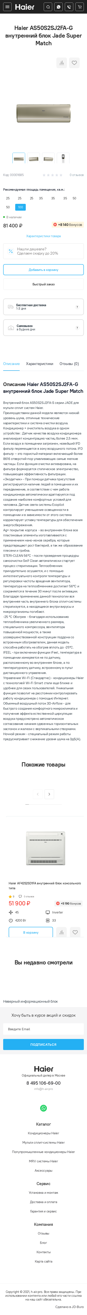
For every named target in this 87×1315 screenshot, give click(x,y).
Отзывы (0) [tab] (69, 363)
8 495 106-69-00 (43, 1083)
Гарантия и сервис (43, 1211)
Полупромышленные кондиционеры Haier (43, 1152)
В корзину (30, 932)
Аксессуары (43, 1170)
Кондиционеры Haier (43, 1133)
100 (20, 207)
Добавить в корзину (43, 270)
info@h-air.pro (43, 1089)
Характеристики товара (43, 236)
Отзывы (43, 1233)
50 (74, 198)
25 (7, 198)
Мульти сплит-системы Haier (43, 1142)
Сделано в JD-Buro (69, 1307)
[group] (43, 113)
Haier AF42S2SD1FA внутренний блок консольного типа (45, 885)
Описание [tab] (11, 363)
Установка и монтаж (43, 1192)
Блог (43, 1242)
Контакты (43, 1252)
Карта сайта (43, 1261)
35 (40, 198)
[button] (49, 794)
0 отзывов (77, 175)
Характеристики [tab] (39, 363)
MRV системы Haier (43, 1161)
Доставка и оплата (43, 1202)
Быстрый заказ (44, 284)
